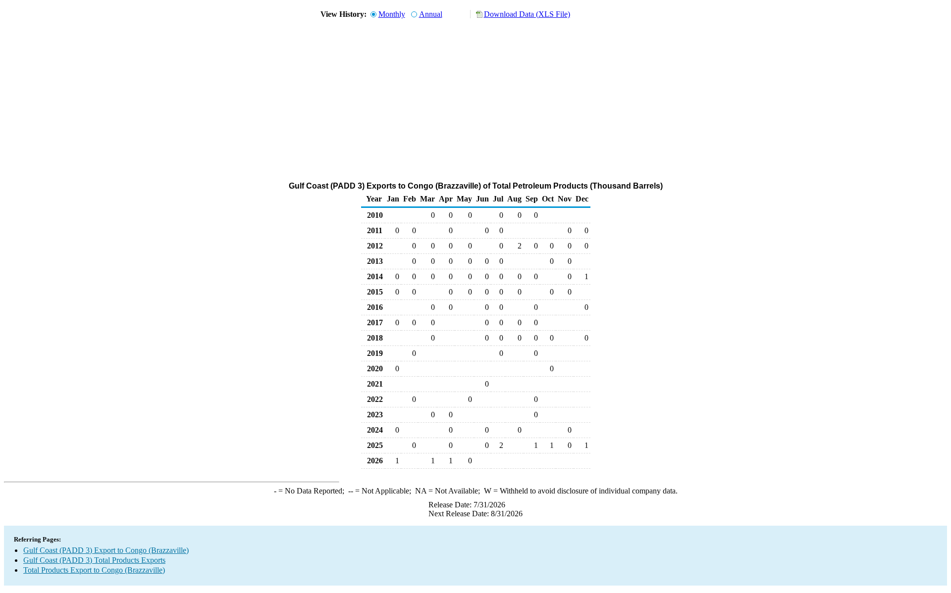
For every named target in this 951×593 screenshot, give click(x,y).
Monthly (391, 14)
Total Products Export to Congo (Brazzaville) (94, 570)
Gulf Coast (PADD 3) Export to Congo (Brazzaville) (106, 550)
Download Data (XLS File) (527, 14)
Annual (430, 14)
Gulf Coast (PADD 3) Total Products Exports (94, 560)
